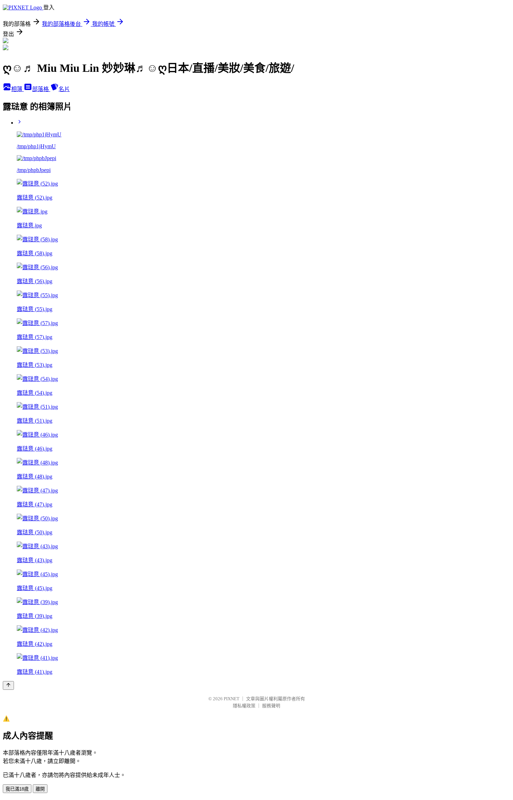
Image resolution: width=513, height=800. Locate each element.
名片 (64, 89)
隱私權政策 (244, 705)
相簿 (17, 89)
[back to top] (8, 685)
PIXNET (231, 698)
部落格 (41, 89)
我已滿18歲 (17, 789)
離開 (40, 789)
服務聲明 (271, 705)
